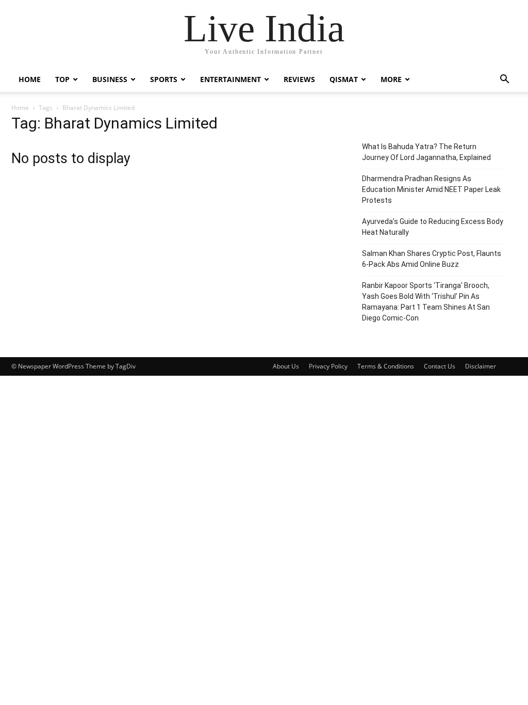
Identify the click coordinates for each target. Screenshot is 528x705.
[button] (504, 80)
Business (109, 79)
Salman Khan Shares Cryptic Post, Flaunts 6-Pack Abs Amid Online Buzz (431, 258)
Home (30, 79)
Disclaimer (480, 366)
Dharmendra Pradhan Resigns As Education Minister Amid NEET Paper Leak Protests (431, 189)
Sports (163, 79)
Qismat (343, 79)
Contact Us (439, 366)
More (391, 79)
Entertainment (230, 79)
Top (62, 79)
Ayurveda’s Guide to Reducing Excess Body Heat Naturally (432, 226)
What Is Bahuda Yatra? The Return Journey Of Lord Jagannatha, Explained (426, 152)
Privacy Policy (328, 366)
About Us (286, 366)
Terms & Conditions (385, 366)
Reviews (299, 79)
